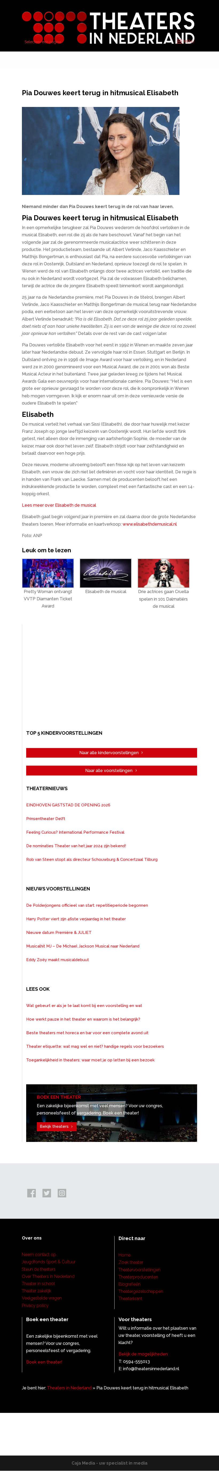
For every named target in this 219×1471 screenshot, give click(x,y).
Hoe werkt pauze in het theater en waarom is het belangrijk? (83, 1019)
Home (125, 1255)
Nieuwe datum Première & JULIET (59, 932)
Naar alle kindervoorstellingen (109, 752)
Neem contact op (39, 1254)
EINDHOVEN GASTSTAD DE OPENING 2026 (68, 805)
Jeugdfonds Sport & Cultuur (49, 1261)
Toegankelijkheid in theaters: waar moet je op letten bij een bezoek (90, 1060)
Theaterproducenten (138, 1277)
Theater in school (38, 1283)
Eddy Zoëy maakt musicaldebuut (57, 959)
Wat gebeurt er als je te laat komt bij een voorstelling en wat (84, 1005)
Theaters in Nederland (69, 1387)
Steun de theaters (39, 1269)
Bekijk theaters (54, 1126)
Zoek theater (131, 1262)
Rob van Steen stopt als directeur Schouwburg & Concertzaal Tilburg (92, 859)
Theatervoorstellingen (140, 1269)
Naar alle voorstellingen (108, 770)
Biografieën (129, 1284)
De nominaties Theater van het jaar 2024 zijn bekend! (76, 846)
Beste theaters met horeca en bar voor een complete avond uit (87, 1032)
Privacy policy (35, 1305)
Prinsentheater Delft (45, 818)
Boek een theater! (44, 1362)
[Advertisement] (111, 676)
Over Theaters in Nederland (48, 1276)
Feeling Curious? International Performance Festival (75, 832)
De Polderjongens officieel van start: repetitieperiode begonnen (87, 905)
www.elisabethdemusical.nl (150, 524)
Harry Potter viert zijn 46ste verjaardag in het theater (76, 919)
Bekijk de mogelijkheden (143, 1354)
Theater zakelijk (36, 1290)
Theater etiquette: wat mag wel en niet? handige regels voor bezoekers (95, 1046)
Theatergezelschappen (141, 1291)
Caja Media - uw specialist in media (109, 1463)
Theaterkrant (130, 1298)
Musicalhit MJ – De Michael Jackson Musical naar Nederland (82, 946)
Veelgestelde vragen (42, 1298)
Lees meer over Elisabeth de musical (59, 505)
